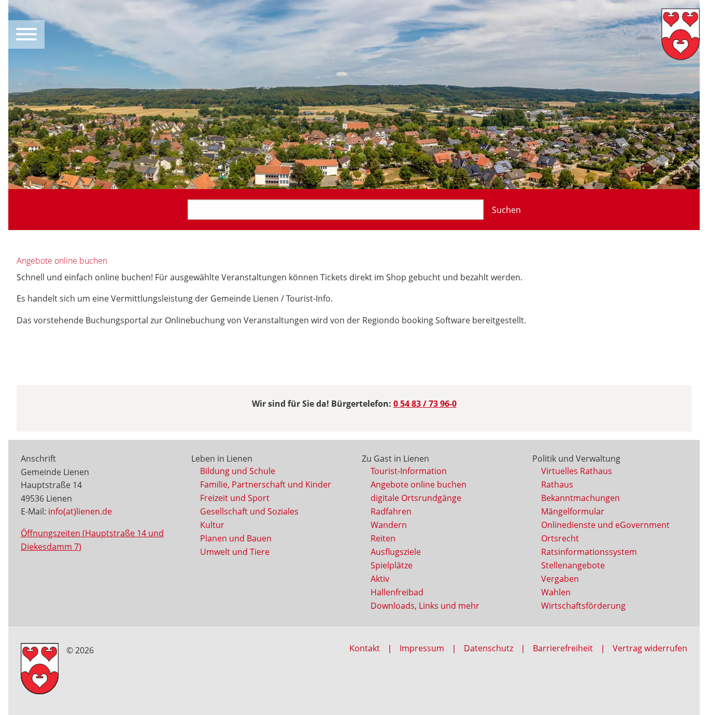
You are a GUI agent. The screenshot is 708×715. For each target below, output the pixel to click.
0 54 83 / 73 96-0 (425, 403)
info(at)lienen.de (80, 511)
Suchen (506, 210)
